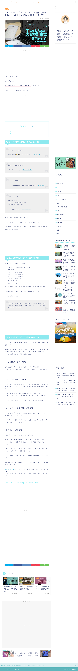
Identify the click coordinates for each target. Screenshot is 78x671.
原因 (22, 482)
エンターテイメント (62, 184)
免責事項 (17, 669)
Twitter (7, 482)
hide (31, 126)
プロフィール (14, 2)
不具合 (17, 482)
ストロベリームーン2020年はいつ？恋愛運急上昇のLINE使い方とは (65, 396)
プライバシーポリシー (8, 669)
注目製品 (59, 226)
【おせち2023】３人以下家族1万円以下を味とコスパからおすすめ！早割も (66, 382)
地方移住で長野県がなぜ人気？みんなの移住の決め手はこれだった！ (66, 389)
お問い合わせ (35, 2)
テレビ (59, 195)
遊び (58, 234)
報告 (26, 482)
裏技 (58, 230)
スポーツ (59, 191)
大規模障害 (32, 482)
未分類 (6, 9)
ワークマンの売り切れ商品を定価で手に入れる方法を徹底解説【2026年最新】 (66, 375)
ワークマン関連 (61, 199)
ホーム (5, 2)
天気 (58, 211)
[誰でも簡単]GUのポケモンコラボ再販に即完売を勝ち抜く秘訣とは (66, 403)
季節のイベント (61, 214)
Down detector (9, 469)
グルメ (59, 188)
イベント (59, 180)
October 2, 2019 (36, 154)
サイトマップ (24, 2)
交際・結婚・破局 (62, 207)
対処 (37, 482)
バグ (13, 482)
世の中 (59, 203)
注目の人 (59, 222)
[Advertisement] (27, 62)
